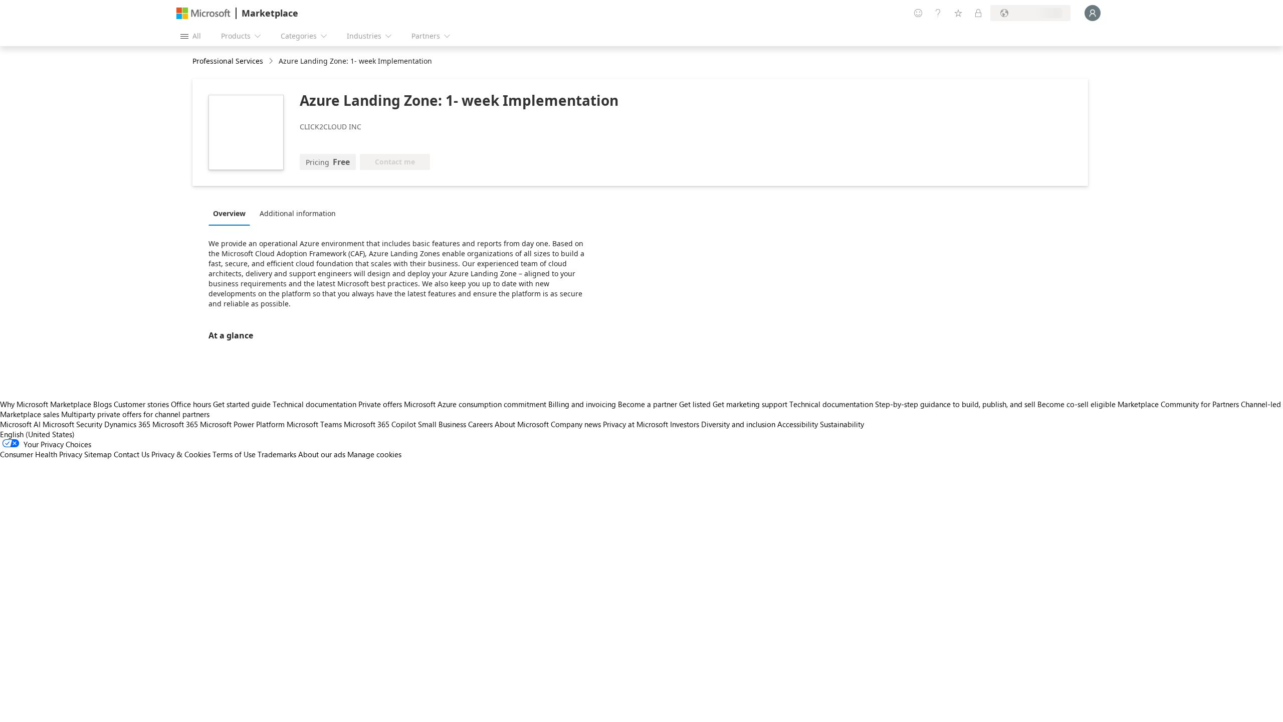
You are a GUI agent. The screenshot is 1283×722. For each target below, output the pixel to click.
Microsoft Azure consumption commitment (476, 404)
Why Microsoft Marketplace (45, 404)
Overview (229, 213)
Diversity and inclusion (738, 424)
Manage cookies (374, 454)
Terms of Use (234, 454)
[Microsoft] (203, 13)
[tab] (231, 213)
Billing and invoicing (582, 404)
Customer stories (141, 404)
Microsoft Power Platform (242, 424)
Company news (576, 424)
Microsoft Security (72, 424)
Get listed (695, 404)
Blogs (102, 404)
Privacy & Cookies (180, 454)
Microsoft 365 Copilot (380, 424)
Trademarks (277, 454)
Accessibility (797, 424)
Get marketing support (750, 404)
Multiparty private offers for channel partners (135, 414)
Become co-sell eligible (1076, 404)
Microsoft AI (20, 424)
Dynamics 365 (127, 424)
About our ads (321, 454)
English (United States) (37, 434)
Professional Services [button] (227, 61)
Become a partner (647, 404)
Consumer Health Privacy (41, 454)
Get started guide (242, 404)
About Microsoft (522, 424)
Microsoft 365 (175, 424)
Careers (480, 424)
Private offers (380, 404)
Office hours (191, 404)
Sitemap (98, 454)
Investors (684, 424)
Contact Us (131, 454)
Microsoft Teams (314, 424)
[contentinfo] (272, 61)
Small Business (442, 424)
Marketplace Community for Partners (1178, 404)
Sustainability (842, 424)
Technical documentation (314, 404)
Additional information (298, 213)
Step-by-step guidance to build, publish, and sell (955, 404)
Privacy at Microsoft (635, 424)
